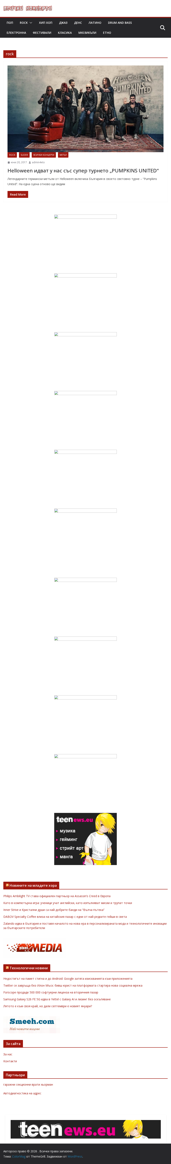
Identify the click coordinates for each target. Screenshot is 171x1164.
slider (24, 154)
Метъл (63, 154)
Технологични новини (29, 968)
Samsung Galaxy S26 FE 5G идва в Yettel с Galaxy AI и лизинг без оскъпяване (57, 999)
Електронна (16, 33)
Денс (78, 23)
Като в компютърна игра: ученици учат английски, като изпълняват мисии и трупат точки (67, 903)
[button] (30, 23)
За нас (7, 1054)
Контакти (10, 1061)
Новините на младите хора (33, 885)
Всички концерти (43, 154)
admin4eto (38, 162)
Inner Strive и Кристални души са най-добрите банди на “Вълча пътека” (53, 910)
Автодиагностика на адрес (22, 1093)
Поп (10, 23)
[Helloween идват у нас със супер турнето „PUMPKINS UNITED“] (85, 108)
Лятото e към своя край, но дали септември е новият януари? (47, 1006)
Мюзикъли (87, 33)
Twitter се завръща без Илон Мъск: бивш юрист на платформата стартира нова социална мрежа (72, 985)
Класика (65, 33)
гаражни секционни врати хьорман (28, 1084)
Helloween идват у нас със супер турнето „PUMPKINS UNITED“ (83, 170)
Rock (24, 23)
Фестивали (42, 33)
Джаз (63, 23)
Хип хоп (45, 23)
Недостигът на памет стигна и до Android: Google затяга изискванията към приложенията (67, 979)
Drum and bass (120, 23)
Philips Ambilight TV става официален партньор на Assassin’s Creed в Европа (57, 896)
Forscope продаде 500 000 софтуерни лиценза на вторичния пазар (50, 992)
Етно (107, 33)
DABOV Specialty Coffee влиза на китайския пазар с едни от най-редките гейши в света (65, 917)
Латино (95, 23)
